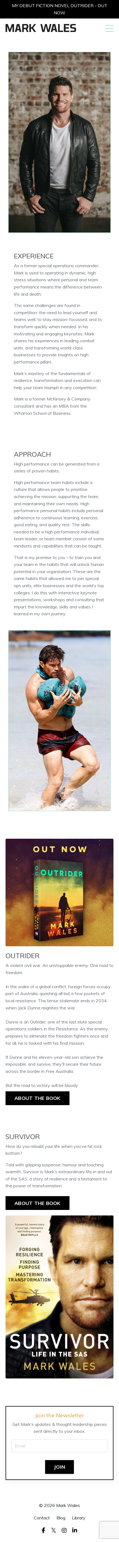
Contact (42, 1517)
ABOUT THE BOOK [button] (37, 1098)
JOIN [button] (59, 1467)
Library (79, 1517)
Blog (60, 1517)
